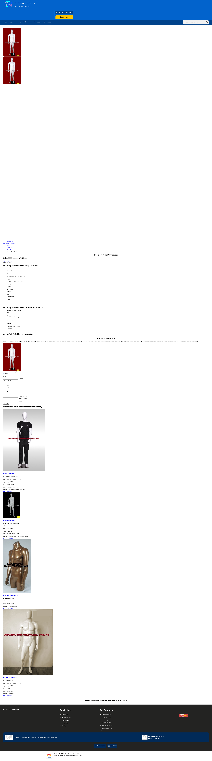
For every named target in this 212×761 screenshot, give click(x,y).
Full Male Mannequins (10, 595)
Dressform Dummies (107, 728)
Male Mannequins (12, 250)
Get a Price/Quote (8, 261)
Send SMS (113, 746)
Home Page (9, 22)
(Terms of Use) (76, 753)
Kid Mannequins (106, 720)
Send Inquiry (65, 17)
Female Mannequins (107, 717)
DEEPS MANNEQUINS (25, 4)
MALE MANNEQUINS (10, 677)
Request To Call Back (9, 243)
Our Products (35, 22)
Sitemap (64, 726)
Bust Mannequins (106, 722)
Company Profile (22, 22)
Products (9, 247)
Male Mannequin (9, 520)
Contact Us (47, 22)
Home (8, 245)
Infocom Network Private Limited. (74, 755)
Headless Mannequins (107, 725)
